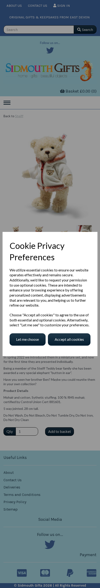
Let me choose (27, 339)
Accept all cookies (69, 339)
